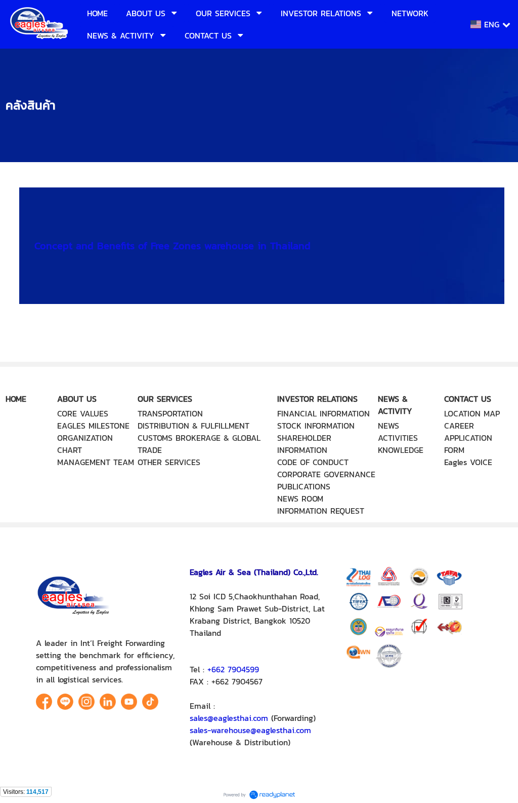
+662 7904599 (233, 669)
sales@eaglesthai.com (229, 718)
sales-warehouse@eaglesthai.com (250, 730)
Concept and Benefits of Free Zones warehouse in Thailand (172, 245)
